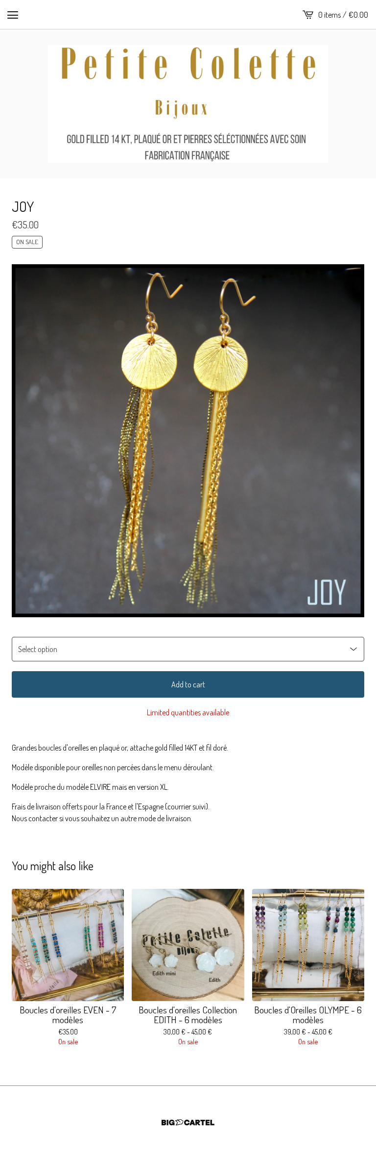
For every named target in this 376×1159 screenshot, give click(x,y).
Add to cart (188, 684)
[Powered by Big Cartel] (188, 1122)
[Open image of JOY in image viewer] (188, 440)
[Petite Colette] (188, 104)
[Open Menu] (13, 15)
